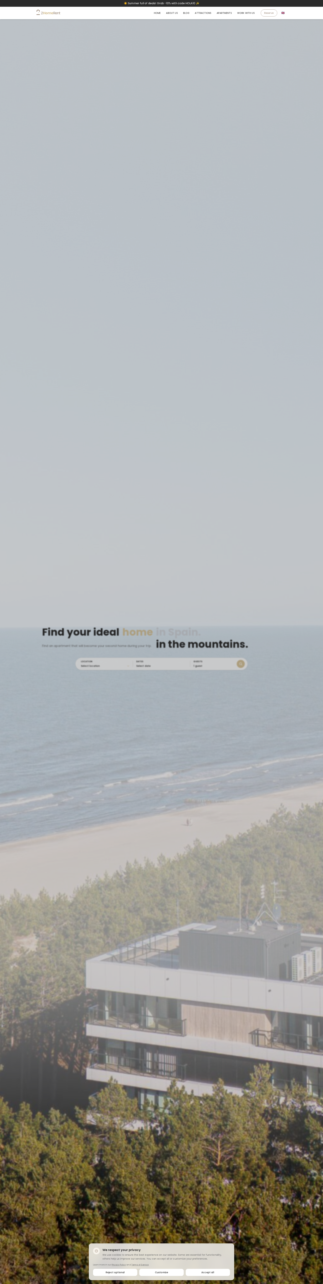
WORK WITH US (246, 13)
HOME (157, 13)
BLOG (186, 13)
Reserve (269, 13)
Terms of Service (140, 1264)
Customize (161, 1272)
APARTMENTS (224, 13)
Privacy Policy (119, 1264)
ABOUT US (172, 13)
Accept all (207, 1272)
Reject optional (115, 1272)
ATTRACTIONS (203, 13)
